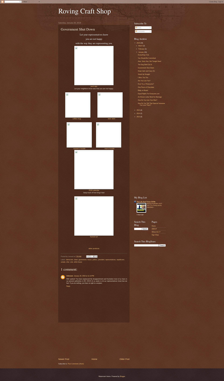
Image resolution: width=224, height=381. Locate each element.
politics (95, 260)
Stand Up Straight (144, 74)
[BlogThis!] (89, 256)
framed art (94, 237)
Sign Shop (155, 235)
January (141, 52)
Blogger (122, 376)
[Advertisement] (93, 340)
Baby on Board (143, 90)
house (90, 260)
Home (94, 359)
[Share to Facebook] (94, 256)
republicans (120, 260)
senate (63, 262)
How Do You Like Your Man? (147, 100)
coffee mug (77, 119)
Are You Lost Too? (144, 81)
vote (71, 262)
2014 (138, 113)
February (141, 49)
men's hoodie (109, 148)
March (140, 46)
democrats (69, 260)
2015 (138, 110)
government (83, 260)
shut (67, 262)
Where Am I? (156, 232)
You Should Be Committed (147, 58)
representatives (110, 260)
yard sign (94, 86)
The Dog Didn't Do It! (145, 64)
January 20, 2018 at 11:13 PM (84, 276)
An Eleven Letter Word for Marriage (150, 97)
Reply (68, 286)
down (76, 260)
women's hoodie (79, 148)
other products (94, 248)
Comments (141, 31)
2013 (138, 117)
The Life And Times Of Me (146, 202)
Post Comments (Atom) (76, 364)
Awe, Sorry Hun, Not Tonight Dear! (149, 61)
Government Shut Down (146, 68)
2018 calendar (94, 190)
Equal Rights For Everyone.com (148, 94)
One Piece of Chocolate (146, 87)
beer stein (111, 119)
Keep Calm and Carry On (146, 71)
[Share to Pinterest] (96, 256)
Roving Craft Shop (84, 10)
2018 (138, 43)
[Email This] (87, 256)
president (101, 260)
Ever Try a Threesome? (146, 84)
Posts (139, 28)
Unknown (69, 276)
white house (78, 262)
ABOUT (154, 229)
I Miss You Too (143, 77)
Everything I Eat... (144, 55)
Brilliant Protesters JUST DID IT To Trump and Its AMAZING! (154, 205)
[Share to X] (92, 256)
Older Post (125, 359)
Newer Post (63, 359)
